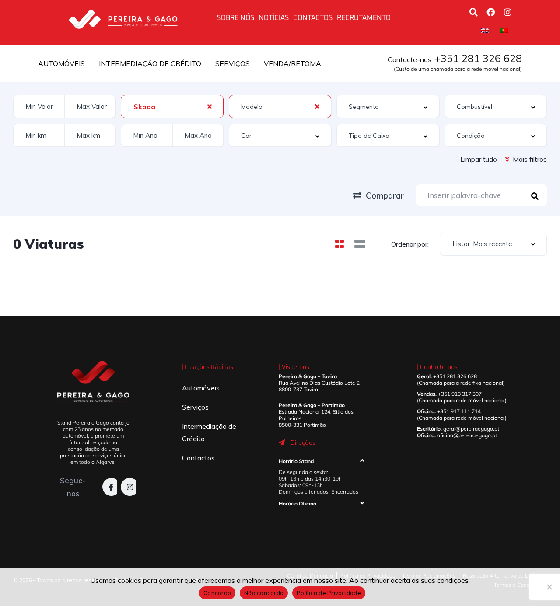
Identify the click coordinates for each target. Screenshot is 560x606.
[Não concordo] (549, 586)
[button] (321, 463)
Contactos (312, 17)
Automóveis (201, 387)
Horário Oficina (297, 503)
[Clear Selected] (209, 106)
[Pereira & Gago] (123, 18)
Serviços (195, 407)
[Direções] (282, 442)
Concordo (217, 592)
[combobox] (172, 106)
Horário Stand (296, 461)
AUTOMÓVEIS (61, 63)
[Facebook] (490, 11)
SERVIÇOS (232, 63)
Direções (302, 442)
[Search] (473, 11)
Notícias (274, 17)
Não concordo (264, 592)
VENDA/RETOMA (292, 63)
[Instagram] (507, 11)
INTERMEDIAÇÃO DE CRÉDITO (150, 63)
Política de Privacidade (329, 592)
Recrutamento (364, 17)
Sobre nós (235, 17)
